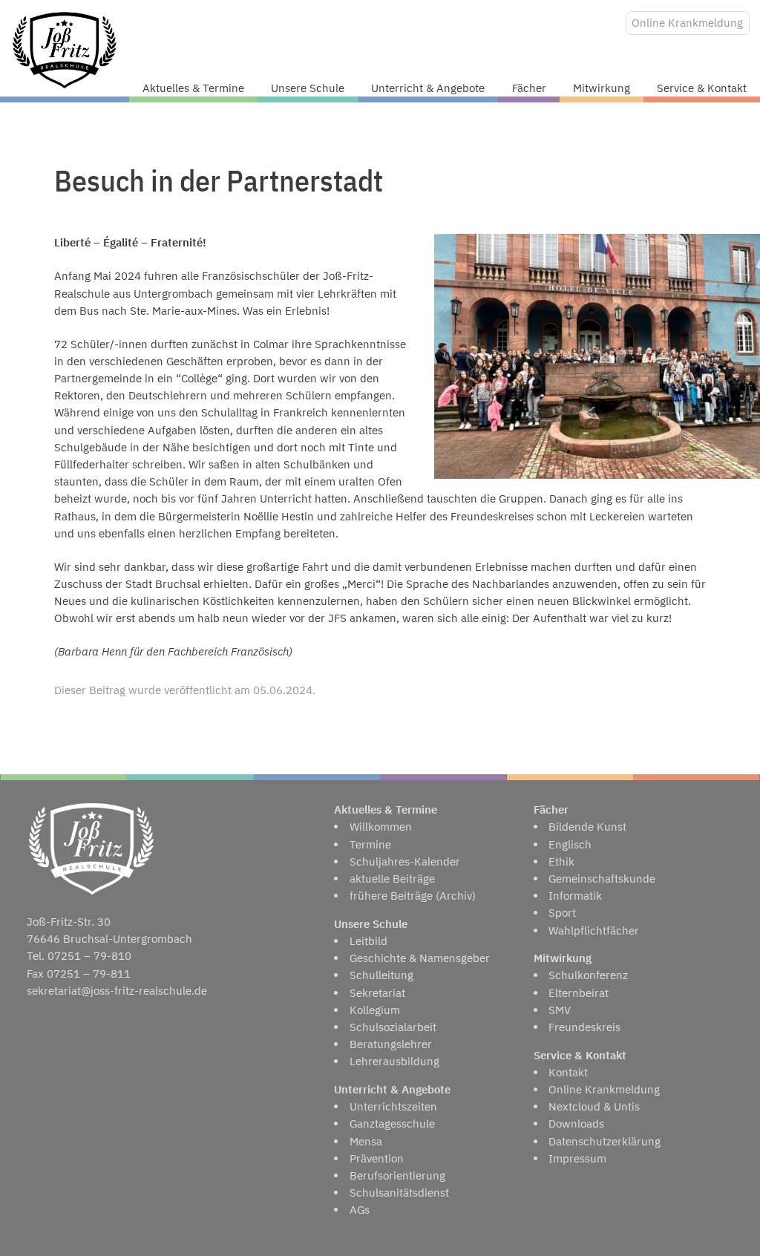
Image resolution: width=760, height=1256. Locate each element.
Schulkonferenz (588, 975)
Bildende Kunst (587, 827)
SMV (559, 1010)
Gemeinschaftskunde (601, 878)
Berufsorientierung (397, 1175)
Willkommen (381, 827)
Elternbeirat (578, 993)
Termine (370, 844)
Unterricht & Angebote (428, 88)
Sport (562, 913)
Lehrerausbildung (394, 1061)
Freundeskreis (584, 1027)
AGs (360, 1210)
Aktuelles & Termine (193, 88)
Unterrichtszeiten (393, 1106)
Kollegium (375, 1010)
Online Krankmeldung (687, 23)
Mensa (366, 1141)
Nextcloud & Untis (594, 1106)
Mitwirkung (601, 88)
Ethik (561, 861)
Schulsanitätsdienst (399, 1192)
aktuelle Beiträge (392, 878)
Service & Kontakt (702, 88)
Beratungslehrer (391, 1044)
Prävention (377, 1158)
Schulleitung (381, 975)
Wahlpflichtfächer (593, 930)
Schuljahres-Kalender (405, 861)
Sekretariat (377, 993)
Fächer (529, 88)
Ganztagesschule (392, 1123)
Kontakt (568, 1072)
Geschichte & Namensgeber (420, 958)
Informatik (575, 896)
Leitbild (368, 941)
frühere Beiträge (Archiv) (413, 896)
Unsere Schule (307, 88)
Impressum (577, 1158)
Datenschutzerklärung (604, 1141)
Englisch (570, 844)
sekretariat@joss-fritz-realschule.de (117, 991)
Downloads (576, 1123)
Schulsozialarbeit (393, 1027)
